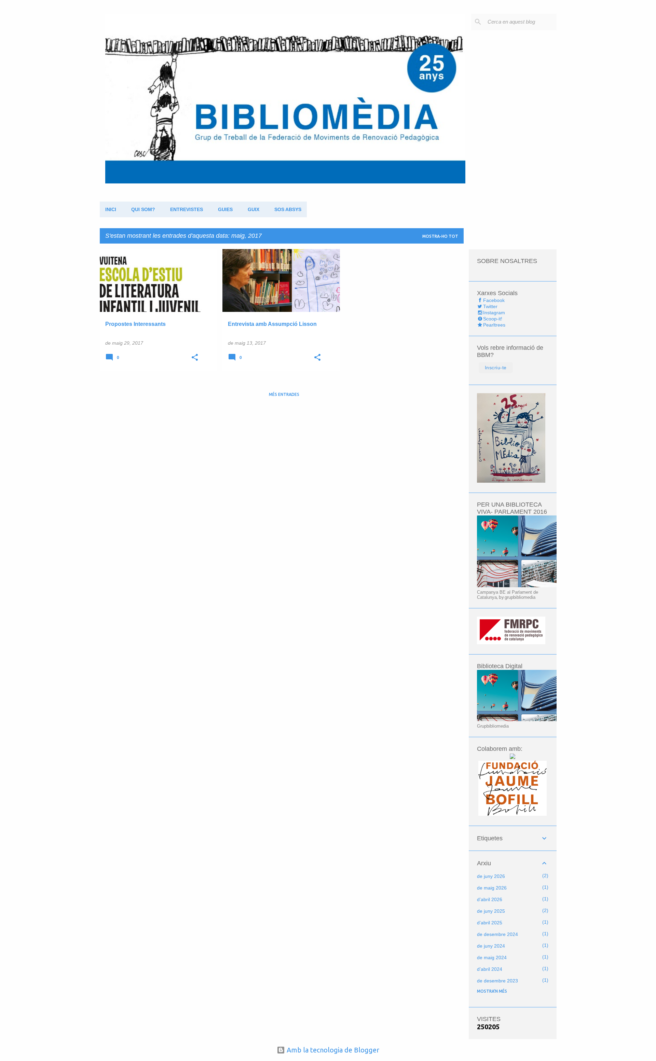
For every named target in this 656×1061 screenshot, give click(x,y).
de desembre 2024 (497, 934)
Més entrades (284, 394)
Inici (110, 209)
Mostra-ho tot (440, 236)
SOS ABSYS (287, 209)
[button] (195, 357)
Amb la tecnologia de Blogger (332, 1050)
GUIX (253, 209)
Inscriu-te (496, 367)
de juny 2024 (491, 946)
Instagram (494, 312)
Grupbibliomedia (493, 726)
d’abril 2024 (489, 969)
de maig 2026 (492, 888)
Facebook (494, 300)
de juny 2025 (491, 911)
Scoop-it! (492, 318)
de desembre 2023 (497, 980)
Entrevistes (186, 209)
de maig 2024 (492, 957)
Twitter (490, 306)
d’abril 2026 (489, 899)
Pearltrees (494, 325)
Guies (225, 209)
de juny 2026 (491, 876)
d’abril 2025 (489, 922)
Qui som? (143, 209)
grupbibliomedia (520, 597)
